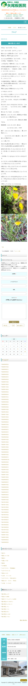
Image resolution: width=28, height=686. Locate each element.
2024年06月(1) (5, 427)
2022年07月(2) (5, 484)
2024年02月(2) (5, 437)
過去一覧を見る (23, 620)
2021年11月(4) (5, 504)
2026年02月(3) (5, 379)
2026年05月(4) (5, 372)
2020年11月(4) (5, 534)
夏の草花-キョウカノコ (7, 604)
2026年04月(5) (5, 374)
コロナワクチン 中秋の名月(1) (9, 578)
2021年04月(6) (5, 522)
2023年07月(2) (5, 454)
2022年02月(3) (5, 497)
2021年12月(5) (5, 502)
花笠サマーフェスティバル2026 (9, 599)
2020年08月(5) (5, 542)
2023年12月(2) (5, 442)
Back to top (23, 680)
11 (25, 346)
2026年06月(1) (5, 369)
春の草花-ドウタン (6, 616)
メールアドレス (14, 281)
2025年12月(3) (5, 384)
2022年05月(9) (5, 489)
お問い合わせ (22, 634)
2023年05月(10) (5, 459)
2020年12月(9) (5, 532)
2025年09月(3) (5, 392)
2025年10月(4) (5, 389)
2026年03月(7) (5, 377)
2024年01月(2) (5, 439)
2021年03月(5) (5, 524)
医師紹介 (8, 634)
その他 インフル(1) (6, 583)
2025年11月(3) (5, 387)
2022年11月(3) (5, 474)
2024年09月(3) (5, 419)
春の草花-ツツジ (5, 609)
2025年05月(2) (5, 399)
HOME (9, 27)
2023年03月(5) (5, 464)
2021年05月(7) (5, 519)
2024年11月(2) (5, 414)
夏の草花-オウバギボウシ (7, 601)
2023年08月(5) (5, 452)
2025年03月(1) (5, 404)
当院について (15, 634)
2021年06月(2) (5, 517)
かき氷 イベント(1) (6, 575)
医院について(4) (5, 555)
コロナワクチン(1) (6, 570)
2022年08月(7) (5, 482)
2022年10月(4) (5, 477)
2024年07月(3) (5, 424)
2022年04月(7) (5, 492)
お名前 (14, 273)
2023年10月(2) (5, 447)
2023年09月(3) (5, 449)
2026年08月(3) (5, 364)
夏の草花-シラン (5, 606)
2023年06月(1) (5, 457)
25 (25, 351)
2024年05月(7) (5, 429)
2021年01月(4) (5, 529)
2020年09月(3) (5, 539)
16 (17, 349)
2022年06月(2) (5, 487)
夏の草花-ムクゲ (5, 594)
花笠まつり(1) (5, 573)
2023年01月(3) (5, 469)
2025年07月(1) (5, 397)
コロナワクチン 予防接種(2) (8, 568)
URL (14, 289)
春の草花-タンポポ (6, 614)
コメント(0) (17, 251)
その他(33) (4, 565)
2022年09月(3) (5, 479)
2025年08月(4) (5, 394)
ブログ (14, 27)
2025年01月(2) (5, 409)
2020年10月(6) (5, 537)
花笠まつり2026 (5, 596)
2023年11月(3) (5, 444)
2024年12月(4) (5, 412)
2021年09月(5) (5, 509)
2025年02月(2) (5, 407)
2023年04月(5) (5, 462)
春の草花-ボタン (5, 611)
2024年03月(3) (5, 434)
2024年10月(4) (5, 417)
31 (21, 354)
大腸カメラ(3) (5, 560)
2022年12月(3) (5, 472)
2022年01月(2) (5, 499)
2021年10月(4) (5, 507)
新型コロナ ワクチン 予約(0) (9, 580)
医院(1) (3, 558)
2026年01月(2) (5, 382)
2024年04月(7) (5, 432)
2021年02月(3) (5, 527)
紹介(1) (3, 553)
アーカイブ (5, 360)
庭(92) (3, 563)
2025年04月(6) (5, 402)
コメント (14, 299)
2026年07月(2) (5, 367)
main (13, 325)
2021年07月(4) (5, 514)
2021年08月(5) (5, 512)
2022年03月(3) (5, 494)
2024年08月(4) (5, 422)
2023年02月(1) (5, 467)
